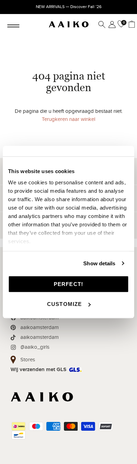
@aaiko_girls (35, 347)
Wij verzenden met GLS (38, 369)
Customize (64, 304)
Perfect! (69, 284)
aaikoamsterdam (39, 327)
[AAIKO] (68, 24)
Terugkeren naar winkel (68, 119)
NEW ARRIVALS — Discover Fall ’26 (69, 6)
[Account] (110, 24)
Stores (27, 359)
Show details (99, 263)
